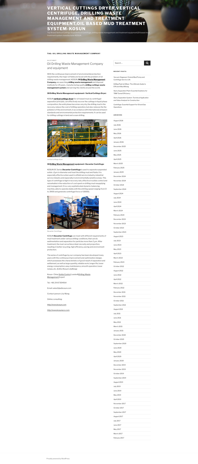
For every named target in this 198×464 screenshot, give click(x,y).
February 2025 (119, 168)
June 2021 (117, 318)
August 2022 (118, 271)
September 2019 (120, 378)
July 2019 (117, 386)
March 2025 (118, 163)
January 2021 (118, 331)
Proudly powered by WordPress (58, 459)
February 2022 (119, 288)
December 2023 (120, 219)
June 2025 (117, 151)
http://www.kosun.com (56, 305)
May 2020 (117, 352)
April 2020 (117, 356)
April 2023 (117, 253)
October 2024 (119, 185)
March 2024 (118, 211)
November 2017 (120, 403)
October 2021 (119, 301)
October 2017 (119, 408)
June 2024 (117, 202)
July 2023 (117, 241)
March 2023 (118, 258)
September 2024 (120, 189)
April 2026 (117, 138)
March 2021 (118, 326)
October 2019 (119, 373)
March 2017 (118, 434)
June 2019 (117, 391)
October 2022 (119, 266)
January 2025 (119, 172)
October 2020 (119, 339)
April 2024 (117, 206)
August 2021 (118, 309)
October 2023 (119, 228)
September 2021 (120, 305)
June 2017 (117, 425)
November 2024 (120, 181)
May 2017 (117, 429)
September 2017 (120, 412)
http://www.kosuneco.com (58, 310)
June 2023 (117, 245)
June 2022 (117, 275)
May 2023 (117, 249)
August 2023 (118, 236)
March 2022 (118, 283)
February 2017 (119, 438)
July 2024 (117, 198)
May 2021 (117, 322)
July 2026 (117, 125)
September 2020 (120, 343)
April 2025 (117, 159)
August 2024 (118, 193)
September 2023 (120, 232)
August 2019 (118, 382)
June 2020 (117, 348)
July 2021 (117, 313)
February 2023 (119, 262)
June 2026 (117, 129)
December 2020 (120, 335)
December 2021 (119, 292)
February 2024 (119, 215)
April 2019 (117, 399)
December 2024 (120, 176)
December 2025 (120, 146)
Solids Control (65, 274)
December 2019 (120, 365)
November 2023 (120, 223)
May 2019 (117, 395)
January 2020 (119, 361)
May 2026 (117, 133)
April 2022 (117, 279)
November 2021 (120, 296)
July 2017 (117, 421)
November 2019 (120, 369)
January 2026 (119, 142)
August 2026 (118, 121)
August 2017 (118, 416)
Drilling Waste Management (93, 79)
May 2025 (117, 155)
